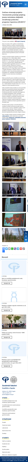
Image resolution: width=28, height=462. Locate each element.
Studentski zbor (6, 444)
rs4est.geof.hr (5, 116)
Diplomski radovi (6, 452)
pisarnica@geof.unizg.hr (8, 394)
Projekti (4, 422)
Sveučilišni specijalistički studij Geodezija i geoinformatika (9, 409)
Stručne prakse (5, 449)
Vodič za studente (6, 441)
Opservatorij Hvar (6, 430)
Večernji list (12, 117)
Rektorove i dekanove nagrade (9, 455)
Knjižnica (4, 446)
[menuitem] (20, 41)
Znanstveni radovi (6, 425)
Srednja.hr (7, 119)
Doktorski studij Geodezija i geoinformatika (8, 414)
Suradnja (4, 433)
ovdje (11, 460)
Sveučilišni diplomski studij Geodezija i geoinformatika (11, 405)
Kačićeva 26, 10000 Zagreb (8, 391)
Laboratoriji (5, 428)
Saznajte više (7, 283)
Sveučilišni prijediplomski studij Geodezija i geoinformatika (9, 401)
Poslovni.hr (13, 119)
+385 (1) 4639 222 (6, 393)
